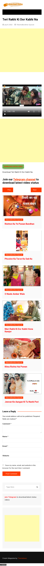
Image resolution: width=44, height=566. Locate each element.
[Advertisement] (22, 50)
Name (5, 436)
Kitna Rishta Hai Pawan (16, 366)
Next (35, 190)
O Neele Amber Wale (15, 294)
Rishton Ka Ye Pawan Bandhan (19, 224)
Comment (6, 424)
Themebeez (22, 558)
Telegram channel (24, 179)
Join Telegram (10, 497)
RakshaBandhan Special (25, 25)
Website (5, 456)
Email (5, 446)
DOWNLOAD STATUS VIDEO (13, 166)
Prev (9, 190)
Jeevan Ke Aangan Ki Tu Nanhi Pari (22, 402)
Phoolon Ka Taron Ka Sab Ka (18, 259)
